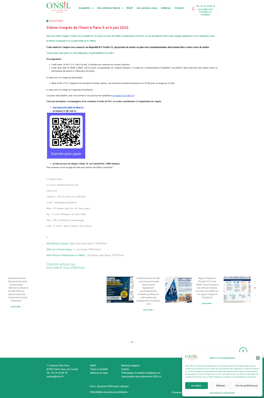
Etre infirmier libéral (108, 8)
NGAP (130, 8)
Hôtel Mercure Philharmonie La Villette (65, 255)
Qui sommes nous (147, 8)
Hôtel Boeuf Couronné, (57, 243)
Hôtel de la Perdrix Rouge (59, 249)
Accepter (196, 385)
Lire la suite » (114, 310)
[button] (257, 357)
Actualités (84, 8)
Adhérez (166, 8)
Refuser (220, 385)
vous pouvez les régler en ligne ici (68, 107)
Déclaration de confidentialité (222, 392)
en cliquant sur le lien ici (123, 95)
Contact (179, 8)
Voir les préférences (246, 385)
